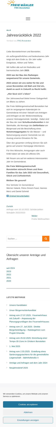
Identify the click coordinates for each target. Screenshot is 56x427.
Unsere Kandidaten (18, 305)
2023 (8, 271)
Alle (8, 30)
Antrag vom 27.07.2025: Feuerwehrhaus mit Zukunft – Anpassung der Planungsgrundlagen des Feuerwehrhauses (29, 318)
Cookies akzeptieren (28, 404)
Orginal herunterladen (19, 196)
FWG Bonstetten (24, 41)
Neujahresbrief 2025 (18, 368)
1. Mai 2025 (14, 346)
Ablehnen (28, 412)
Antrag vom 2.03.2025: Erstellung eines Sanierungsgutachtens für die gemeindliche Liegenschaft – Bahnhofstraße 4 (29, 354)
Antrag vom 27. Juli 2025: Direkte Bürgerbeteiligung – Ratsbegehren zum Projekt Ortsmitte (27, 329)
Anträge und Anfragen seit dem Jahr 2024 (28, 363)
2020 (8, 281)
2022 (8, 274)
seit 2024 (10, 268)
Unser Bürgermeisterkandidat (22, 310)
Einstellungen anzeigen (28, 420)
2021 (8, 278)
